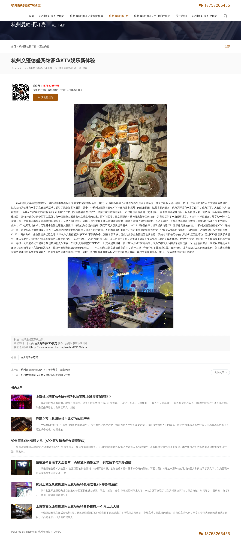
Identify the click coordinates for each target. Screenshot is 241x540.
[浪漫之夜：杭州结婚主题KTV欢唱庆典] (21, 424)
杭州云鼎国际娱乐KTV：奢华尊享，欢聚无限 (45, 369)
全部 (227, 46)
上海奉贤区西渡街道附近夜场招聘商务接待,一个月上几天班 (77, 506)
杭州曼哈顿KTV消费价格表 (87, 16)
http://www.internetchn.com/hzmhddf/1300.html (59, 347)
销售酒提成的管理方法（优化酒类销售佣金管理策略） (49, 441)
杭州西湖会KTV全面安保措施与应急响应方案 (45, 374)
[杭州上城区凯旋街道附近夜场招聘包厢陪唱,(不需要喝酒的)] (21, 489)
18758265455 (217, 5)
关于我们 (181, 16)
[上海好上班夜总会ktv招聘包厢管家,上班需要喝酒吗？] (21, 402)
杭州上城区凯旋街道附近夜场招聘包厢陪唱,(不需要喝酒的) (77, 484)
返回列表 (219, 372)
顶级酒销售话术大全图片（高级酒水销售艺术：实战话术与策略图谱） (85, 462)
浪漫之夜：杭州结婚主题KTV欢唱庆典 (63, 418)
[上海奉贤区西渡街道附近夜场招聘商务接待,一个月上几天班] (21, 511)
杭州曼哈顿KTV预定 (52, 16)
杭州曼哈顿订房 (119, 16)
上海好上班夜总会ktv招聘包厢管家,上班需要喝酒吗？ (74, 396)
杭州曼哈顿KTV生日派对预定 (152, 16)
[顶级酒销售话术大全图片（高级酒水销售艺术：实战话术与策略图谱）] (21, 467)
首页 (31, 16)
